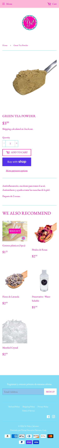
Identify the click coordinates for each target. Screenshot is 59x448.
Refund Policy (14, 406)
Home (4, 45)
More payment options (17, 170)
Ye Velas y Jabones (31, 426)
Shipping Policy (28, 406)
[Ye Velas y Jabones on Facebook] (48, 417)
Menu (9, 3)
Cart (54, 3)
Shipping (6, 129)
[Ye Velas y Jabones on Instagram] (53, 417)
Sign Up (50, 391)
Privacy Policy (43, 406)
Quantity (6, 137)
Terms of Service (28, 410)
